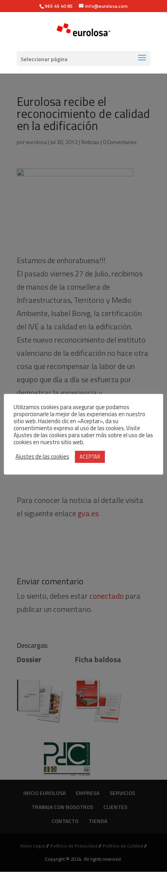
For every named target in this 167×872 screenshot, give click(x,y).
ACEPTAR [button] (90, 457)
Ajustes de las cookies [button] (42, 456)
